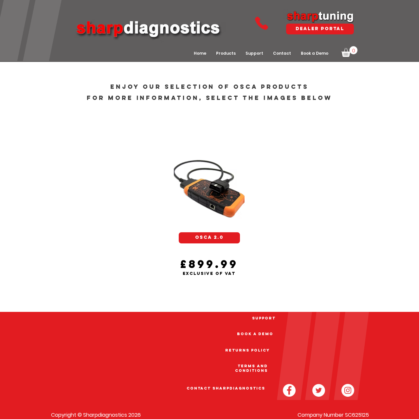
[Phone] (261, 23)
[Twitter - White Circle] (318, 390)
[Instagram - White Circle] (347, 390)
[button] (349, 51)
